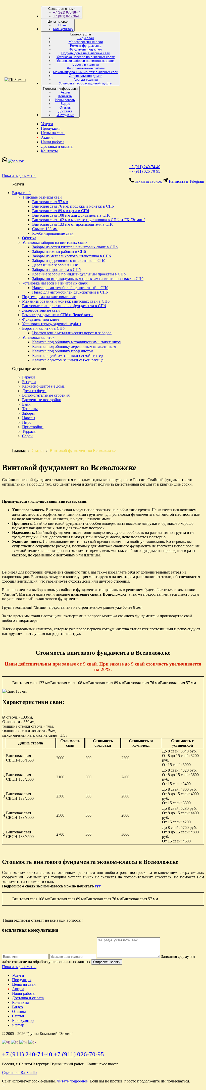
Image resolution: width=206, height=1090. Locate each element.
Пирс (26, 422)
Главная (19, 450)
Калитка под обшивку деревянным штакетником (74, 346)
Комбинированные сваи (53, 233)
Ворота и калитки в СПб (43, 328)
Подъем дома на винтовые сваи (85, 53)
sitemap (18, 1025)
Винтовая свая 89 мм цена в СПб (60, 211)
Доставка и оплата (57, 146)
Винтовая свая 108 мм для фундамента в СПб (71, 215)
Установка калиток (38, 337)
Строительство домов (85, 76)
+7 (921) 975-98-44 (66, 12)
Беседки (29, 382)
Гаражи (28, 377)
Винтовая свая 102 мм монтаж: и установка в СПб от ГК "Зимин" (88, 220)
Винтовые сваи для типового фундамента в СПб (64, 306)
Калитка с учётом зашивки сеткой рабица (68, 360)
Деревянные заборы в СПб (55, 265)
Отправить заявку (106, 962)
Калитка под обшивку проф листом (62, 351)
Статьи (38, 450)
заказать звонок (148, 181)
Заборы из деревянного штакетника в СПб (68, 260)
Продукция (50, 128)
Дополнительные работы (86, 68)
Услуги (47, 124)
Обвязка (29, 238)
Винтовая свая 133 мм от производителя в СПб (72, 224)
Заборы (28, 413)
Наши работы (65, 100)
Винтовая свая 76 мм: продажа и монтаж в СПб (73, 206)
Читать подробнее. (73, 1081)
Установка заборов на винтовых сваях (86, 61)
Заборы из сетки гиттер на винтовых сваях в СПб (75, 247)
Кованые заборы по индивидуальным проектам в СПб (79, 274)
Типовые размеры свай (42, 197)
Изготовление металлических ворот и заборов (72, 333)
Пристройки (32, 427)
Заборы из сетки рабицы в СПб (59, 251)
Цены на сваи (53, 133)
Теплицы (30, 409)
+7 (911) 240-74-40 (144, 167)
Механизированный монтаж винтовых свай (85, 72)
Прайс (63, 25)
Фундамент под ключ (85, 49)
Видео (65, 104)
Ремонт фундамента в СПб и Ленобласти (57, 315)
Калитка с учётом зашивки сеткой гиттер (67, 355)
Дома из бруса (34, 391)
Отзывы (65, 107)
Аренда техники (86, 79)
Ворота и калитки (85, 64)
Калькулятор (63, 29)
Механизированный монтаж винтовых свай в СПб (66, 301)
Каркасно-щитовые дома (43, 386)
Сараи (27, 436)
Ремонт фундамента (85, 46)
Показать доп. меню (19, 175)
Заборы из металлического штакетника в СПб (71, 256)
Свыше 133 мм (45, 229)
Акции (65, 92)
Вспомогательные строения (46, 395)
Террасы (29, 431)
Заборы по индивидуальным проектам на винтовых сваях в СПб (87, 278)
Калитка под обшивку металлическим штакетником (76, 342)
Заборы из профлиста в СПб (56, 269)
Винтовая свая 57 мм (50, 202)
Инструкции (65, 115)
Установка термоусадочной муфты (85, 83)
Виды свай (85, 38)
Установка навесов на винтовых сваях (86, 57)
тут (98, 886)
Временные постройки (41, 400)
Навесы (28, 418)
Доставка (65, 111)
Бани (26, 404)
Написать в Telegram (186, 181)
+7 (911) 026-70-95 (66, 16)
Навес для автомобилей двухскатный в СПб (70, 292)
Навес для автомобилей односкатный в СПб (70, 288)
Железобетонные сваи (86, 42)
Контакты (65, 96)
